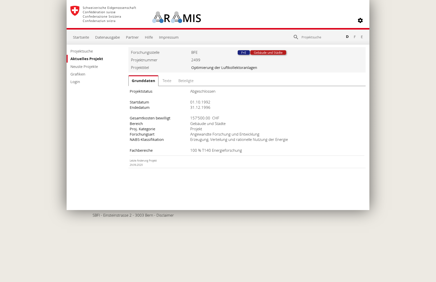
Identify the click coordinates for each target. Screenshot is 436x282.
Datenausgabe (107, 37)
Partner (132, 37)
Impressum (169, 37)
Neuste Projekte (84, 66)
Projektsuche (81, 51)
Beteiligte (186, 80)
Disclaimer (165, 215)
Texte (166, 80)
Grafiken (77, 73)
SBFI (96, 215)
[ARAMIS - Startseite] (135, 20)
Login (75, 81)
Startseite (81, 37)
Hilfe (149, 37)
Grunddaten (143, 80)
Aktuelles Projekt (86, 58)
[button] (360, 20)
